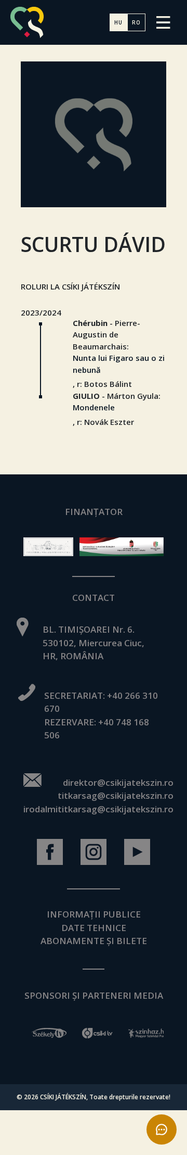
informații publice (94, 914)
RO (136, 22)
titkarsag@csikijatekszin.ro (115, 795)
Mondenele (94, 407)
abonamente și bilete (94, 941)
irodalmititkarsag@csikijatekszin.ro (98, 809)
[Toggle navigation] (163, 22)
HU (118, 22)
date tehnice (93, 928)
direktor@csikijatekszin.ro (118, 782)
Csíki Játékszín (63, 1097)
